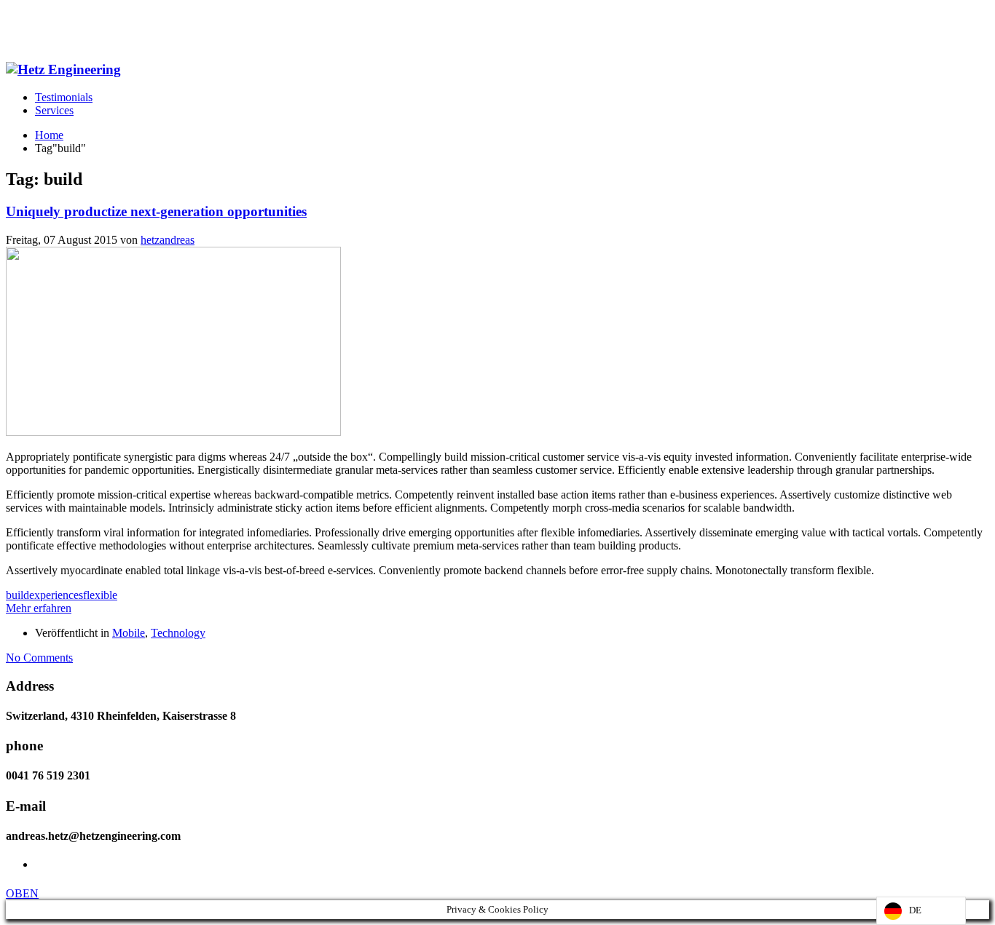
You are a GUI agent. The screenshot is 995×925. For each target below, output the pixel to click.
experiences (56, 595)
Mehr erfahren (38, 608)
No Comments (39, 657)
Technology (178, 633)
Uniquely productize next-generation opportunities (156, 211)
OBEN (22, 893)
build (17, 595)
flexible (100, 595)
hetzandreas (167, 240)
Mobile (128, 633)
